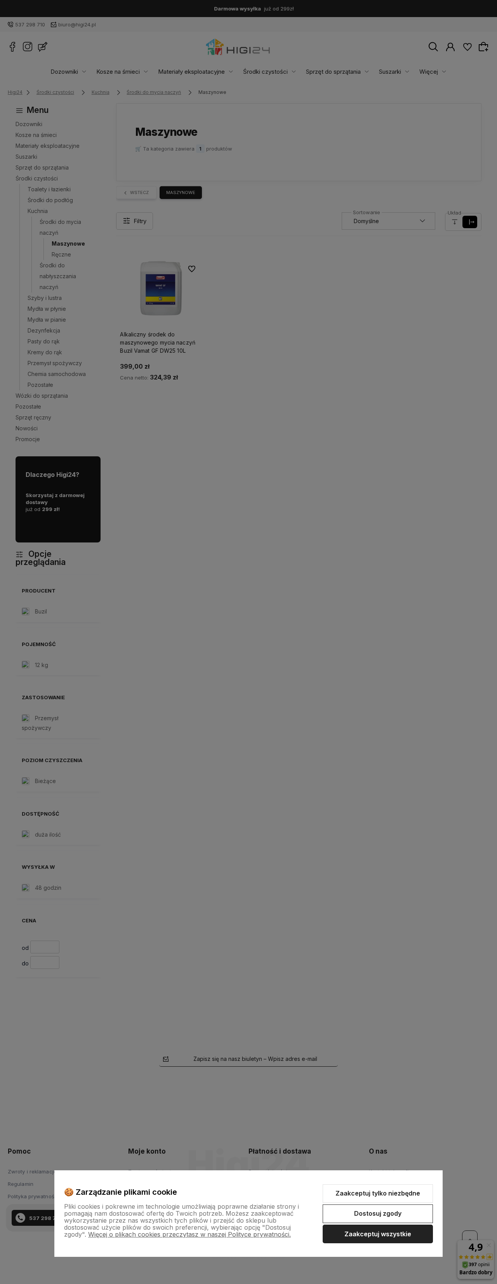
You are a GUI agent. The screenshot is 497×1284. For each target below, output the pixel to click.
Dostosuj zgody (377, 1213)
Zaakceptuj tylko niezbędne (377, 1193)
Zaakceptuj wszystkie (377, 1234)
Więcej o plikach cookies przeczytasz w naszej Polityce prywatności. (189, 1234)
